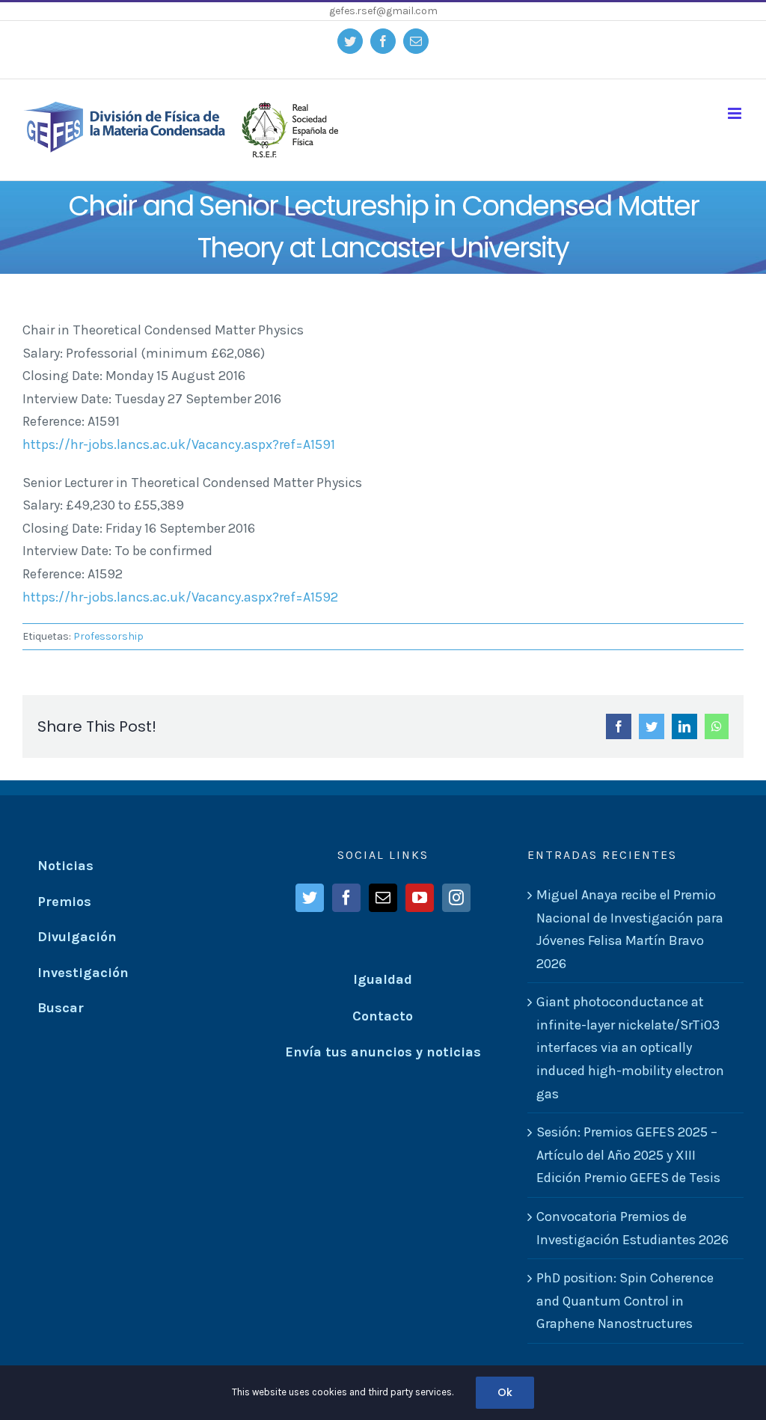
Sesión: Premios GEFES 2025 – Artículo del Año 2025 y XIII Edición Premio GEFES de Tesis (628, 1155)
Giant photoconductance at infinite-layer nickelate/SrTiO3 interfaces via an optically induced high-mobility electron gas (630, 1047)
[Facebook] (346, 898)
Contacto (382, 1016)
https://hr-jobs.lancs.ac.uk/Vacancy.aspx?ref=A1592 (180, 597)
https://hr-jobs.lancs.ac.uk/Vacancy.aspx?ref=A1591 (178, 444)
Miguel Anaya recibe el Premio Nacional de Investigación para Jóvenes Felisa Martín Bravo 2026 (629, 929)
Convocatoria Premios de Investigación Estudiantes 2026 (632, 1228)
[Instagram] (456, 898)
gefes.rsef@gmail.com (383, 10)
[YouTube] (419, 898)
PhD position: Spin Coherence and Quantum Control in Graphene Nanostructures (625, 1301)
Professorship (108, 636)
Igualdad (382, 979)
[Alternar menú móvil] (736, 113)
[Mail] (383, 898)
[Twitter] (309, 898)
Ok (504, 1392)
